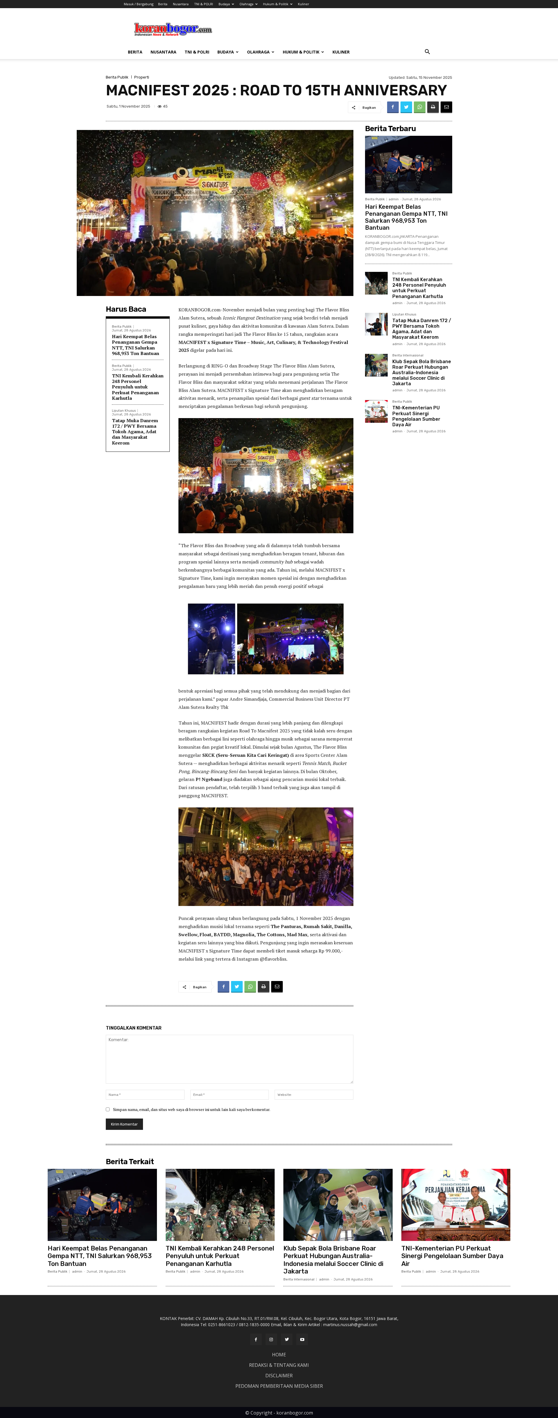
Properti (141, 77)
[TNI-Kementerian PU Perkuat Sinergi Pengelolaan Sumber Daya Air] (376, 411)
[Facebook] (393, 107)
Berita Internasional (407, 355)
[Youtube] (302, 1339)
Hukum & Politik (275, 4)
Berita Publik (117, 77)
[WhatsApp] (419, 107)
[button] (427, 52)
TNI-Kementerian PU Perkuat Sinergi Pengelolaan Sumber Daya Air (416, 416)
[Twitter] (406, 107)
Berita (162, 4)
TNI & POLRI (203, 4)
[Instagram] (271, 1339)
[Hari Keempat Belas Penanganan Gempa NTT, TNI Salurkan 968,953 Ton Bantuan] (408, 164)
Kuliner (303, 4)
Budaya (224, 4)
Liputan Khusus (124, 410)
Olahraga (246, 4)
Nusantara (181, 4)
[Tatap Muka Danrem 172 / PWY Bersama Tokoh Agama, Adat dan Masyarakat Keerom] (376, 324)
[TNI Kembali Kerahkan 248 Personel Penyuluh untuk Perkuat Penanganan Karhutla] (376, 283)
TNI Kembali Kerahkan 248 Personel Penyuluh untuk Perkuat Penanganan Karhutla (138, 386)
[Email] (446, 107)
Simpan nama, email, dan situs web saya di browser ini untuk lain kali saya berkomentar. (191, 1109)
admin (394, 199)
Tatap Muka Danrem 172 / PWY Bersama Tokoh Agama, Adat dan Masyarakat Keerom (135, 431)
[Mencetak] (433, 107)
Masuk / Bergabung (138, 4)
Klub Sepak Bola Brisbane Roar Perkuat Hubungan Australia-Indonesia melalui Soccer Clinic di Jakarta (421, 373)
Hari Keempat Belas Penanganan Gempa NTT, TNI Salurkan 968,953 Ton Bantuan (135, 344)
